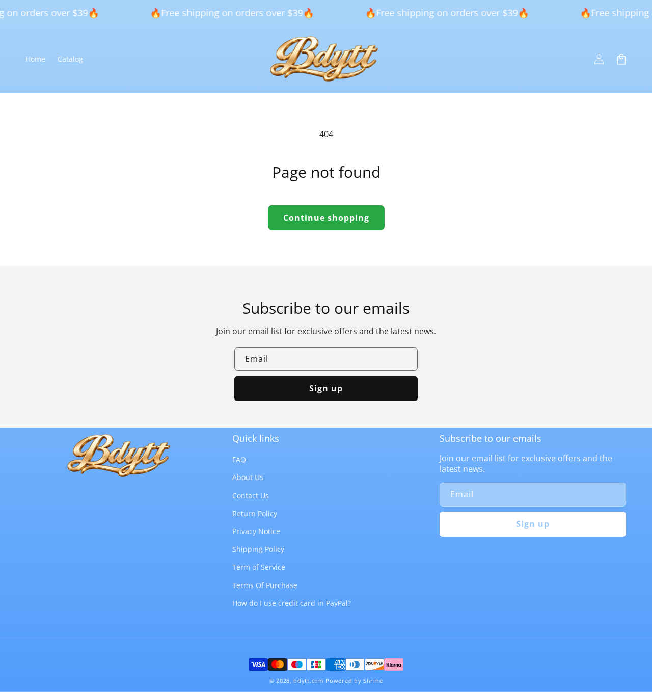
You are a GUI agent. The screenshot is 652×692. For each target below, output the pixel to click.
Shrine (373, 680)
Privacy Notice (256, 531)
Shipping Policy (258, 549)
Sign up (326, 388)
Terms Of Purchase (264, 585)
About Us (247, 477)
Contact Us (250, 495)
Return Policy (254, 513)
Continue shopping (326, 217)
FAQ (239, 459)
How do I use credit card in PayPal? (291, 603)
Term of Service (258, 567)
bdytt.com (308, 680)
